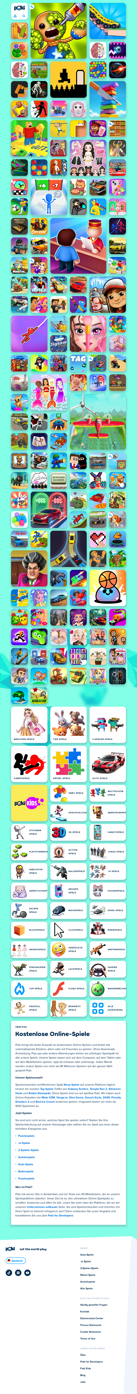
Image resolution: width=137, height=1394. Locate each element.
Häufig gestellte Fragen (93, 1305)
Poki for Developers (60, 1215)
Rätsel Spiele (87, 1275)
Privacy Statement (90, 1325)
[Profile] (15, 16)
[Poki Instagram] (18, 1273)
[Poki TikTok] (9, 1273)
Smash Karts (93, 1097)
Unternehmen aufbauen (42, 1207)
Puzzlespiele (26, 1136)
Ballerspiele (26, 1171)
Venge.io (62, 1097)
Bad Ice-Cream (45, 1101)
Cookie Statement (90, 1332)
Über (83, 1355)
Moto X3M (48, 1097)
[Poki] (19, 8)
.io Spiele (24, 1143)
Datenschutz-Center (91, 1318)
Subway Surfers (78, 1089)
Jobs (83, 1382)
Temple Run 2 (98, 1089)
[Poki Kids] (29, 803)
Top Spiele (46, 1089)
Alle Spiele (86, 1288)
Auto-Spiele (25, 1164)
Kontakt (84, 1311)
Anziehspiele (26, 1157)
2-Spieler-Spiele (28, 1150)
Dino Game (76, 1097)
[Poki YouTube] (27, 1273)
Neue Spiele (71, 1084)
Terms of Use (87, 1338)
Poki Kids (85, 1368)
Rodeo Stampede (40, 1093)
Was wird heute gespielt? (23, 16)
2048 (106, 1097)
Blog (82, 1375)
